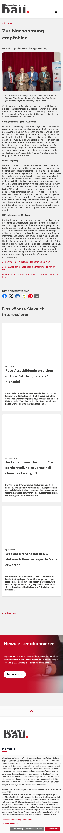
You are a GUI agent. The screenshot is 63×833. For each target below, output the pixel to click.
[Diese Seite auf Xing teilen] (24, 297)
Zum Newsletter (15, 674)
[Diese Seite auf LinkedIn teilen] (18, 297)
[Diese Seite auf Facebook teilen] (5, 297)
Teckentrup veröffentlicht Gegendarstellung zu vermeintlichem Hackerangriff (29, 468)
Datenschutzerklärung (11, 820)
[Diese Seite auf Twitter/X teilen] (12, 297)
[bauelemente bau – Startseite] (15, 735)
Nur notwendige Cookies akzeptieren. (27, 829)
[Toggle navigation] (56, 11)
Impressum (27, 820)
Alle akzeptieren (52, 829)
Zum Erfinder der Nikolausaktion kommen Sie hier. (26, 262)
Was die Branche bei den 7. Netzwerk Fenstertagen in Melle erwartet (31, 559)
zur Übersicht (10, 614)
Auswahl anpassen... (10, 823)
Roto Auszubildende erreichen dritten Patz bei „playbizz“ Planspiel (29, 376)
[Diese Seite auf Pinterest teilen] (31, 297)
